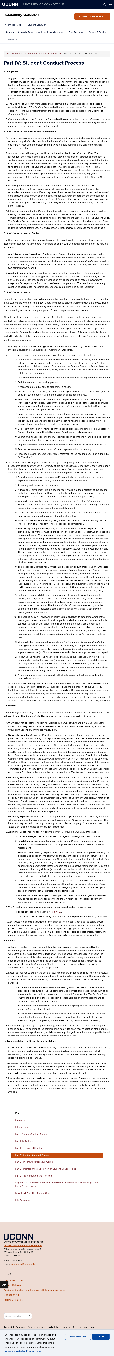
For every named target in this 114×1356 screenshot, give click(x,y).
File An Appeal (23, 1199)
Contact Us (11, 39)
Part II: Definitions (24, 1141)
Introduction (21, 1127)
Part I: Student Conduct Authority (32, 1134)
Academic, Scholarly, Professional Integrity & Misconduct (35, 32)
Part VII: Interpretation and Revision (33, 1175)
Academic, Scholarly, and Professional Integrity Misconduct (34, 1290)
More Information (78, 1337)
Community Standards (21, 15)
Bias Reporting (76, 32)
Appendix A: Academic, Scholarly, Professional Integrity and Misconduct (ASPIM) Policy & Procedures (56, 1184)
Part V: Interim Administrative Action (34, 1161)
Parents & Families (97, 32)
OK (99, 1336)
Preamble (20, 1120)
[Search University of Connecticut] (104, 4)
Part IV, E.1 (56, 911)
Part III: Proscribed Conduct (29, 1148)
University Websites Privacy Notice (23, 1350)
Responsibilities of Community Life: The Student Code (34, 53)
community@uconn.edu (22, 1263)
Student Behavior (37, 24)
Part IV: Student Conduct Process (32, 1155)
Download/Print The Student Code (33, 1193)
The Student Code (13, 24)
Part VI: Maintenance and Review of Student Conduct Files (45, 1168)
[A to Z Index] (110, 4)
